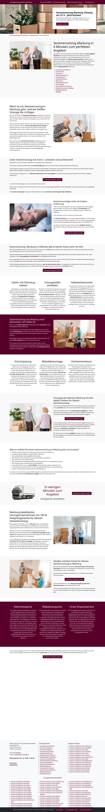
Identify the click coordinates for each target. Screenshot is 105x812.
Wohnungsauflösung (62, 75)
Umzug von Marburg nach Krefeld (50, 796)
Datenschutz (13, 765)
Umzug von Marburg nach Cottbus (21, 790)
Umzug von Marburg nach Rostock (50, 805)
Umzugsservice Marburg (47, 746)
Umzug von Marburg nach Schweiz (79, 771)
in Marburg (33, 115)
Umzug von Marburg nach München (21, 803)
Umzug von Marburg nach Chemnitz (50, 787)
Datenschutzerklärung (85, 809)
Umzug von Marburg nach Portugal (79, 768)
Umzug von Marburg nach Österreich (80, 764)
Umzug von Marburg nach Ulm (78, 796)
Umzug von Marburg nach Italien (79, 759)
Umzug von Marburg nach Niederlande (80, 760)
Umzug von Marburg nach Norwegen (80, 748)
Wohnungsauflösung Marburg (49, 760)
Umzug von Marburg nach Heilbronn (80, 794)
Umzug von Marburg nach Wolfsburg (80, 800)
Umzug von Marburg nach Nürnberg (21, 805)
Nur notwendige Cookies (71, 809)
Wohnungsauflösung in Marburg (68, 222)
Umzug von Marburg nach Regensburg (80, 781)
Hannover (25, 367)
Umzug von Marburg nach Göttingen (80, 803)
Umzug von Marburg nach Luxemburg (80, 746)
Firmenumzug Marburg (47, 751)
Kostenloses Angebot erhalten (52, 179)
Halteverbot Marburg (46, 753)
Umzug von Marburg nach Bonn (20, 783)
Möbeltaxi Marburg (45, 766)
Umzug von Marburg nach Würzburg (80, 792)
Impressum (13, 763)
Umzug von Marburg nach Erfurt (49, 802)
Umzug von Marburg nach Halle (49, 789)
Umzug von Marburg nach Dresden (21, 792)
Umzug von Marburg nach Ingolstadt (80, 785)
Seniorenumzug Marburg (47, 759)
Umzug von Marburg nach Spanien (79, 770)
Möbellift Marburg (45, 773)
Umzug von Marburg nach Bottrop (79, 802)
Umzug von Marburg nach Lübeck (50, 800)
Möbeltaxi (61, 79)
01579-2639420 (16, 753)
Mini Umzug (62, 425)
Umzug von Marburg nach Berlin (20, 781)
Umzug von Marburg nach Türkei (79, 753)
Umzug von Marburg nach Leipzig (21, 787)
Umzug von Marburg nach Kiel (49, 785)
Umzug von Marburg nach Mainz (49, 798)
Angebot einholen (62, 24)
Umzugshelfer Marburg (47, 768)
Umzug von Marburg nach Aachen (50, 783)
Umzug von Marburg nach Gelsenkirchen (52, 781)
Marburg (61, 90)
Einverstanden (59, 809)
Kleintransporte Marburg (47, 764)
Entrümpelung (90, 220)
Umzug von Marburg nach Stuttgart (21, 796)
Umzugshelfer (24, 256)
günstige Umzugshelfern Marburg (79, 425)
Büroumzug (59, 81)
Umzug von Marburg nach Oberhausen (51, 803)
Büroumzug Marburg (46, 748)
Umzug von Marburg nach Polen (78, 749)
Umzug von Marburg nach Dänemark (80, 766)
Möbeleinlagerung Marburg (48, 757)
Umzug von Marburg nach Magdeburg (51, 790)
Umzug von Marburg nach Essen (20, 785)
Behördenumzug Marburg (47, 770)
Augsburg (83, 288)
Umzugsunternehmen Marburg (21, 2)
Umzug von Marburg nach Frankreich (80, 762)
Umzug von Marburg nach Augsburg (21, 807)
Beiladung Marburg (45, 771)
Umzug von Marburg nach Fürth (78, 790)
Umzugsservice (33, 35)
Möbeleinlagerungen (62, 82)
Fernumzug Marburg (46, 749)
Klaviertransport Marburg (47, 755)
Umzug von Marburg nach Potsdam (21, 794)
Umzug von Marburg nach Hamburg (21, 798)
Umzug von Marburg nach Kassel (49, 807)
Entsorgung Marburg (46, 762)
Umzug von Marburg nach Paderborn (80, 783)
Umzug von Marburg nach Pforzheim (80, 798)
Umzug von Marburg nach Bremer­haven (81, 807)
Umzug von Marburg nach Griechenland (81, 757)
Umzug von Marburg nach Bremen (21, 789)
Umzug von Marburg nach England (79, 755)
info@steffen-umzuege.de (21, 754)
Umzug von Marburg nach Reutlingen (80, 805)
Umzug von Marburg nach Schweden (80, 751)
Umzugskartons (60, 77)
